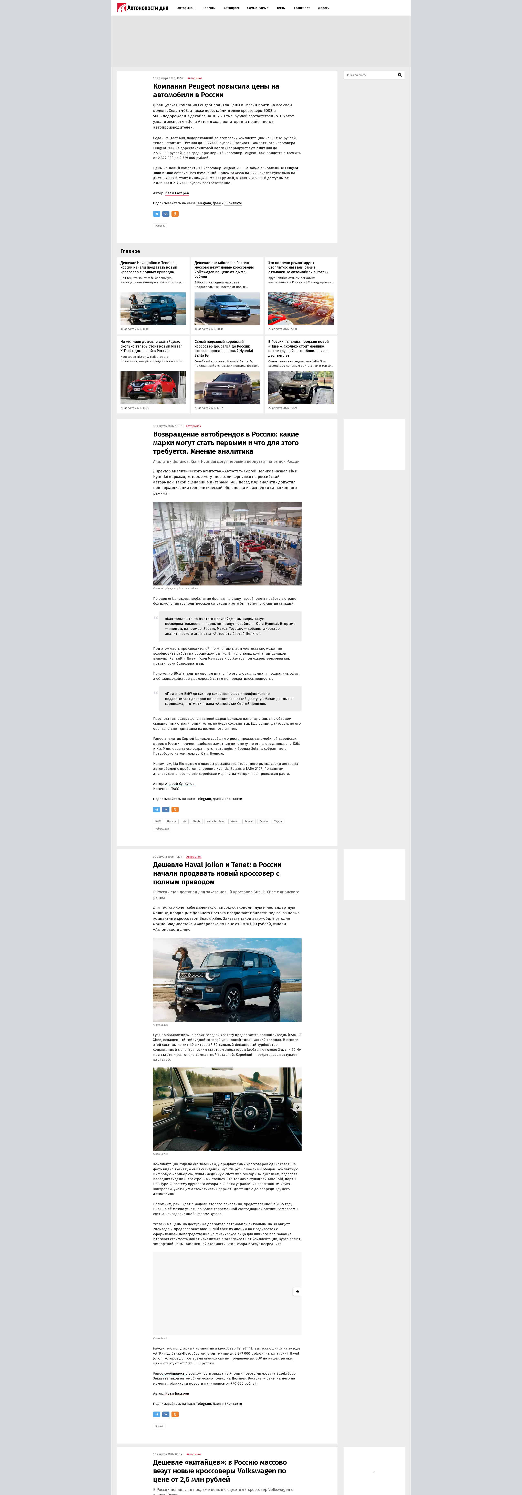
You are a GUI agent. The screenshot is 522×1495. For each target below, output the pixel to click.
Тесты (280, 8)
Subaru (264, 821)
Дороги (324, 8)
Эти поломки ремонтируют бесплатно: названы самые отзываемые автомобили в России (298, 267)
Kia (184, 821)
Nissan (234, 821)
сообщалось (174, 1373)
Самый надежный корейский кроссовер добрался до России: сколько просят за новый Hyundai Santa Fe (224, 348)
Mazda (196, 821)
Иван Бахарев (177, 193)
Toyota (278, 821)
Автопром (231, 8)
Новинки (209, 8)
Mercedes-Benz (215, 821)
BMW (158, 821)
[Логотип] (142, 8)
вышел (191, 764)
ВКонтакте (233, 203)
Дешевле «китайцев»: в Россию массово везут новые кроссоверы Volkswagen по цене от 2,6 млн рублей (224, 270)
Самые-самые (257, 8)
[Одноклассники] (175, 214)
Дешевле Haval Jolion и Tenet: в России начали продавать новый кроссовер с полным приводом (149, 267)
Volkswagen (162, 828)
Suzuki (159, 1426)
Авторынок (185, 8)
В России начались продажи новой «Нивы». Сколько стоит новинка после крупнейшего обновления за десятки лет (299, 348)
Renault (249, 821)
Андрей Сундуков (179, 784)
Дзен (217, 203)
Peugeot (160, 225)
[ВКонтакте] (165, 214)
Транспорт (302, 8)
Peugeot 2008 (233, 168)
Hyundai (171, 821)
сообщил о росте (225, 738)
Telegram (203, 203)
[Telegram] (156, 214)
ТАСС (175, 789)
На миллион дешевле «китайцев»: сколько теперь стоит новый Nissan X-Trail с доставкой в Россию (151, 346)
